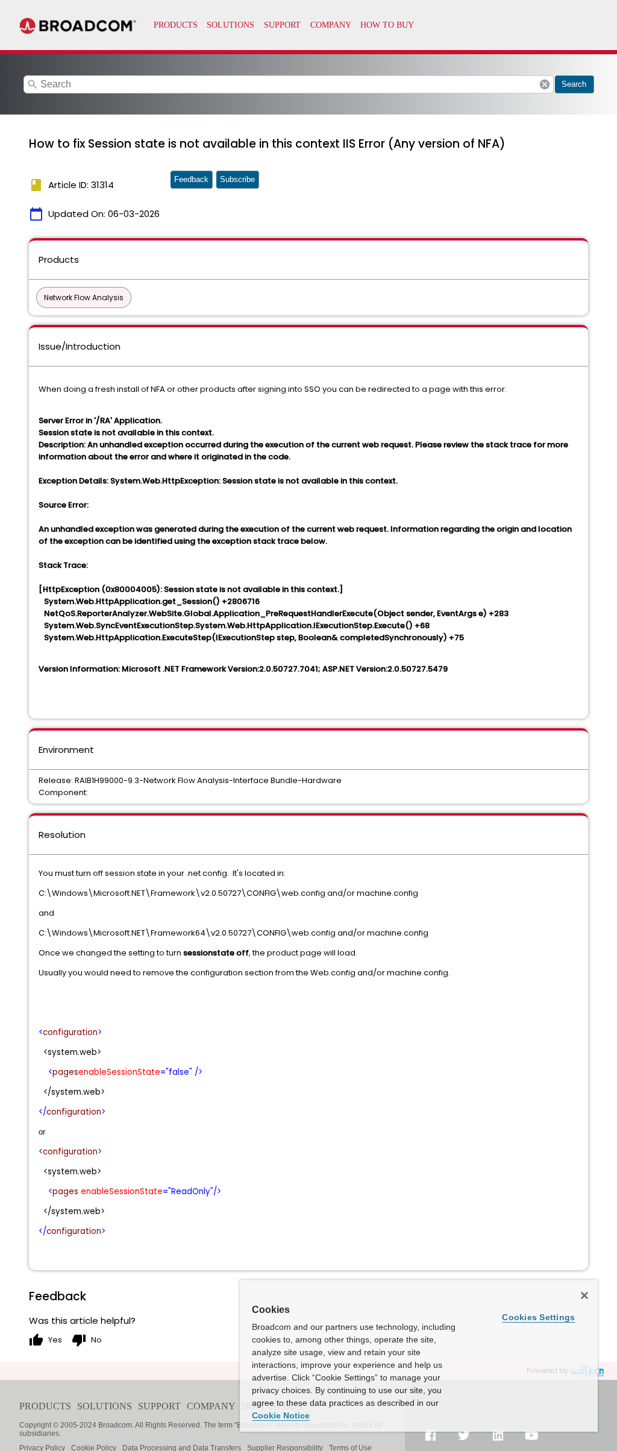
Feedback (191, 179)
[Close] (584, 1295)
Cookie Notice (281, 1415)
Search (574, 84)
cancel (545, 84)
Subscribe (237, 179)
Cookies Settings (538, 1317)
